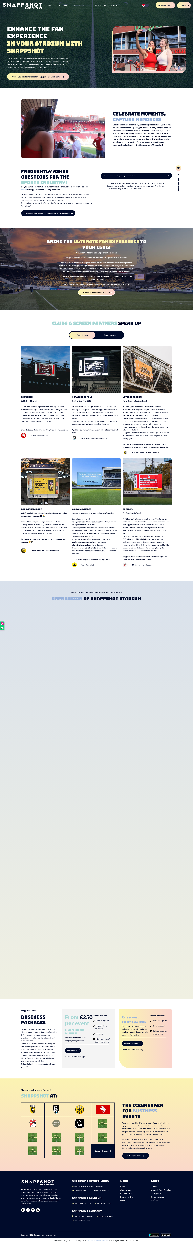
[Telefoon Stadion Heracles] (28, 966)
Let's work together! (103, 1151)
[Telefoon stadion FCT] (28, 839)
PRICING (182, 5)
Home (49, 5)
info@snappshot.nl (81, 1190)
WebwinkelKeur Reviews (98, 1240)
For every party (126, 1193)
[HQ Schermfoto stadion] (28, 754)
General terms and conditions (157, 1198)
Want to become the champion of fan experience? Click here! (47, 213)
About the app (125, 1190)
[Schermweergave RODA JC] (28, 711)
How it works (62, 5)
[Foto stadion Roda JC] (28, 881)
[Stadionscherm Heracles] (28, 626)
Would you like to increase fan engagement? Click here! (36, 76)
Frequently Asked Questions (160, 1190)
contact (24, 190)
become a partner (178, 182)
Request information (131, 1043)
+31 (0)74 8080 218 (101, 1190)
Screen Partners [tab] (110, 335)
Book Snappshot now (134, 1156)
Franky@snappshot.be (82, 1203)
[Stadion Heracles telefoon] (28, 796)
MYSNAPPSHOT (164, 5)
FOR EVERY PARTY (80, 5)
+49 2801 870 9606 (82, 1220)
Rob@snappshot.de (106, 1216)
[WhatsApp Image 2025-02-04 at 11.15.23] (28, 924)
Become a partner (126, 1197)
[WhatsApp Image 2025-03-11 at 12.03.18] (28, 669)
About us (153, 1187)
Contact (95, 5)
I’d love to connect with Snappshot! (96, 292)
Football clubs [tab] (82, 335)
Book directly (72, 1050)
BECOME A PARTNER (111, 5)
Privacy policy (155, 1193)
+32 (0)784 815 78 (104, 1203)
